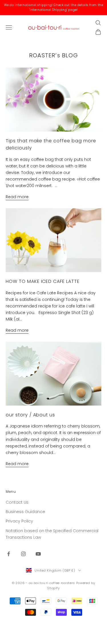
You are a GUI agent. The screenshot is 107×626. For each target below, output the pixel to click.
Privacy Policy (19, 521)
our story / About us (30, 415)
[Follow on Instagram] (23, 554)
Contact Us (17, 502)
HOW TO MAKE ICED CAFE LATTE (43, 281)
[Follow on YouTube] (38, 554)
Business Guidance (25, 511)
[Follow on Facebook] (8, 554)
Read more (17, 197)
